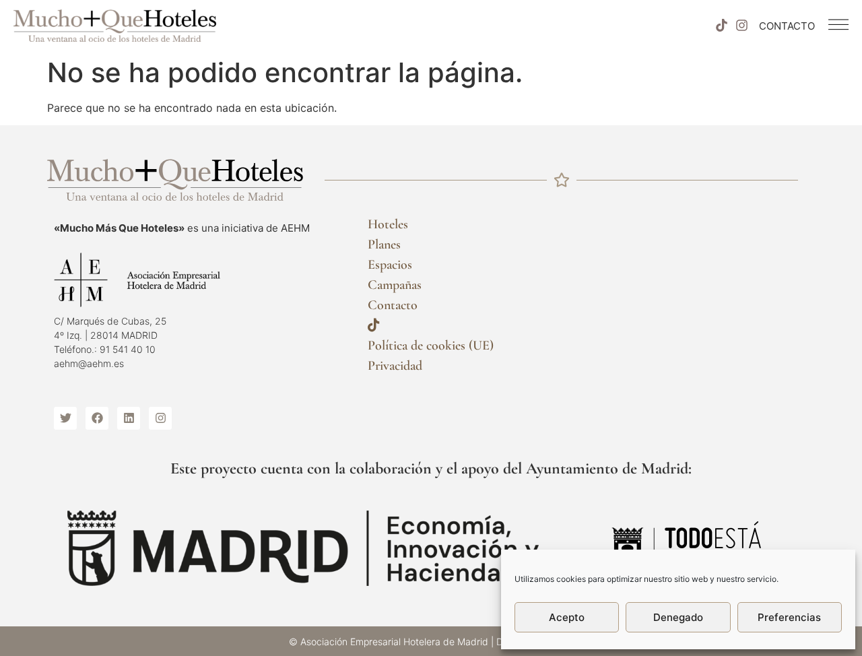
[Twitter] (65, 418)
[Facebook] (97, 418)
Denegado (678, 617)
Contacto (393, 305)
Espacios (390, 265)
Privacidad (395, 366)
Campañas (395, 285)
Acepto (567, 617)
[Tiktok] (721, 25)
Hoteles (388, 224)
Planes (384, 244)
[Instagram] (742, 25)
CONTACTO (787, 26)
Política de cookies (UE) (431, 345)
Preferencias (789, 617)
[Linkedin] (128, 418)
